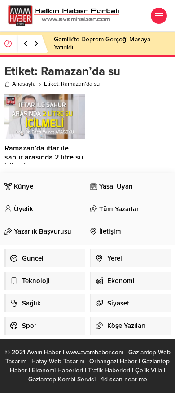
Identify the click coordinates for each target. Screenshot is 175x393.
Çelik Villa (148, 370)
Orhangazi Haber (113, 361)
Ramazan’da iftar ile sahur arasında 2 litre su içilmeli (43, 157)
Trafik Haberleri (109, 370)
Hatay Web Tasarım (57, 361)
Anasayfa (24, 84)
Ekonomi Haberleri (57, 370)
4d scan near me (124, 379)
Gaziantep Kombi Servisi (62, 379)
